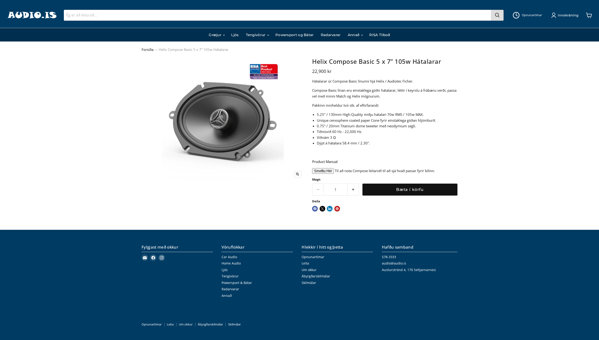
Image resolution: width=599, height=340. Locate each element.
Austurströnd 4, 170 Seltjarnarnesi (409, 270)
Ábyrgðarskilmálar (316, 276)
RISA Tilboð (379, 35)
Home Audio (231, 263)
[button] (565, 15)
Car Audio (229, 257)
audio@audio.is (394, 263)
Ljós (235, 35)
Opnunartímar (313, 257)
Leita (305, 263)
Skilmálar (309, 282)
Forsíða (147, 50)
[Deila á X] (322, 209)
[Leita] (497, 15)
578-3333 (389, 257)
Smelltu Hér (323, 171)
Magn (316, 179)
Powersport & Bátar (237, 282)
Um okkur (309, 270)
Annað (354, 35)
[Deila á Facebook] (315, 209)
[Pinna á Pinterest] (337, 209)
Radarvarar (331, 35)
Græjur (215, 35)
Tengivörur (256, 35)
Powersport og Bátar (294, 35)
